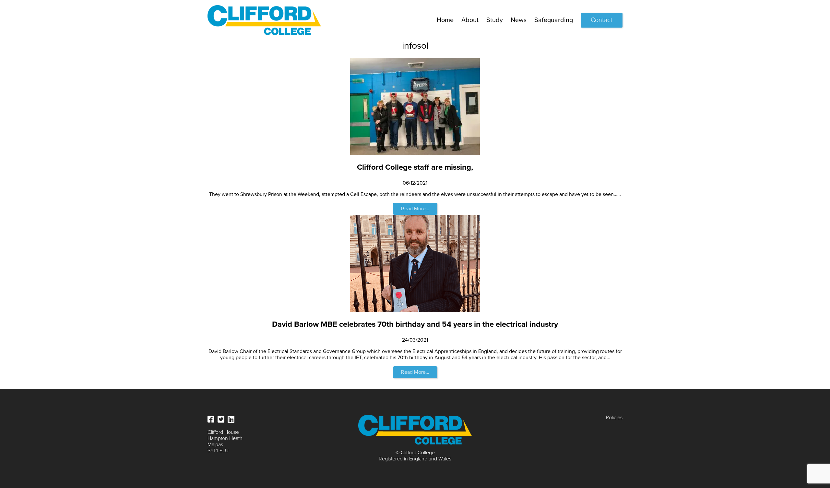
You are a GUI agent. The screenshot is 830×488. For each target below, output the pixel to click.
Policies (614, 417)
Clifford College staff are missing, (415, 167)
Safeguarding (553, 20)
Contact (601, 20)
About (470, 20)
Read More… (415, 208)
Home (445, 20)
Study (494, 20)
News (519, 20)
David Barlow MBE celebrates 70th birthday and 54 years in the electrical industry (415, 324)
